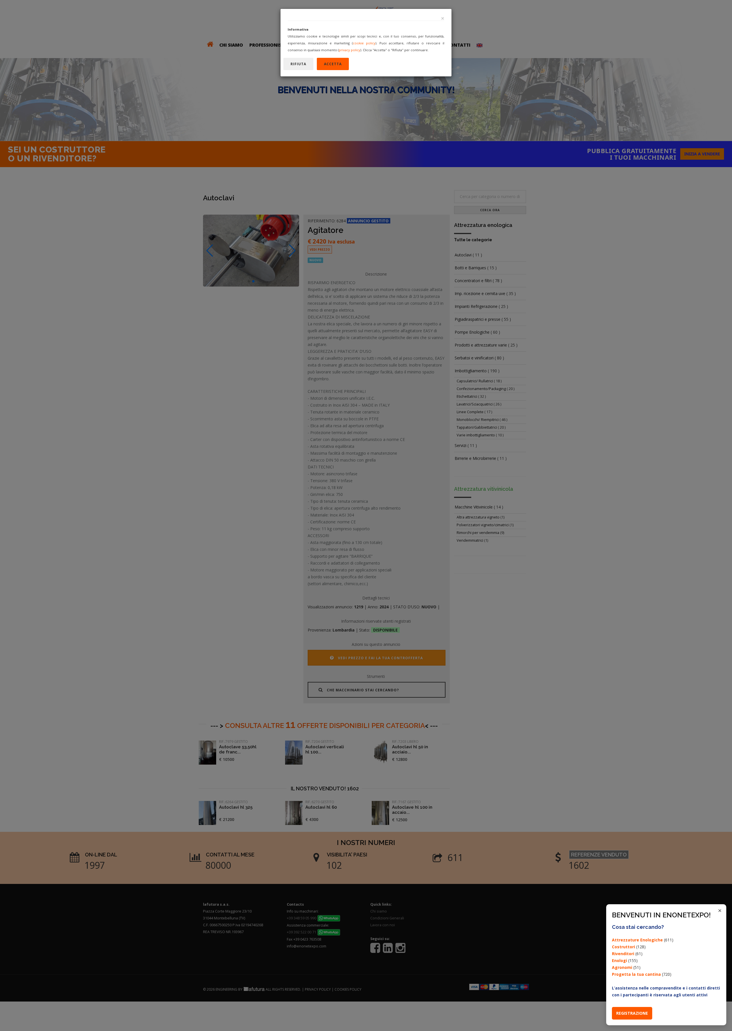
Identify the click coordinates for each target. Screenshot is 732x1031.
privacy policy (349, 50)
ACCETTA (333, 64)
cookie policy (364, 43)
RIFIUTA (298, 64)
